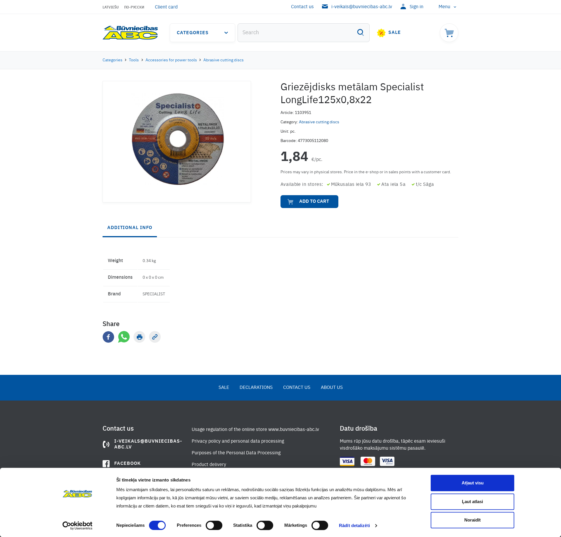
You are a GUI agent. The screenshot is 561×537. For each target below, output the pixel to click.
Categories (193, 33)
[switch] (214, 525)
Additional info (129, 228)
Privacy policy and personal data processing (238, 441)
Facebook (127, 463)
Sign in (416, 7)
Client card (166, 7)
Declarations (256, 387)
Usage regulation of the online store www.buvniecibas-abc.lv (255, 429)
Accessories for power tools (171, 60)
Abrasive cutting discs (223, 60)
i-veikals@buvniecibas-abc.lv (361, 7)
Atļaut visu (473, 482)
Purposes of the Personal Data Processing (236, 453)
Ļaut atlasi (472, 501)
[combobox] (304, 32)
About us (332, 387)
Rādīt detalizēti (354, 525)
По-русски (134, 7)
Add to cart (314, 201)
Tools (134, 60)
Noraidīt (472, 519)
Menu (444, 7)
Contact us (302, 7)
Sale (394, 32)
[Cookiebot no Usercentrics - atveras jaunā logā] (77, 525)
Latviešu (111, 7)
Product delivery (209, 464)
